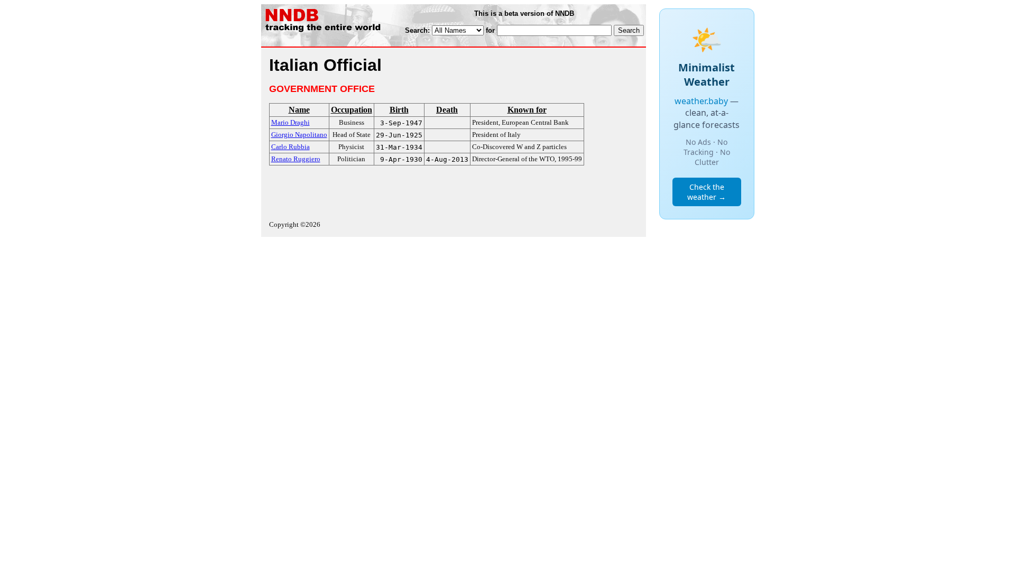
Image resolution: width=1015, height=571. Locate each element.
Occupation (351, 109)
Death (447, 109)
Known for (527, 109)
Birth (399, 109)
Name (299, 109)
